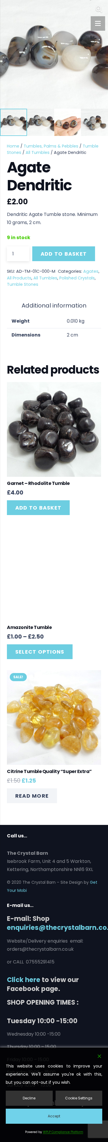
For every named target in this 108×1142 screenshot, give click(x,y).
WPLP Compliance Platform (63, 1132)
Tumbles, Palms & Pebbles (51, 146)
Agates (90, 271)
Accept (54, 1116)
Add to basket (64, 253)
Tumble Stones (22, 284)
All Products (19, 278)
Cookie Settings (78, 1098)
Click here (23, 979)
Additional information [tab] (54, 305)
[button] (99, 9)
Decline (29, 1098)
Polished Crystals (77, 278)
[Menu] (98, 23)
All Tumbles (38, 152)
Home (13, 146)
